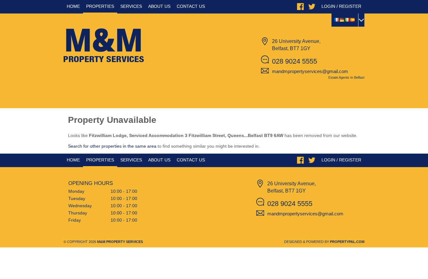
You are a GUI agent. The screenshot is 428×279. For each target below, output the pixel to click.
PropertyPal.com (347, 242)
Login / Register (341, 6)
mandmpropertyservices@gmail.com (310, 71)
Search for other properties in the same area (112, 146)
